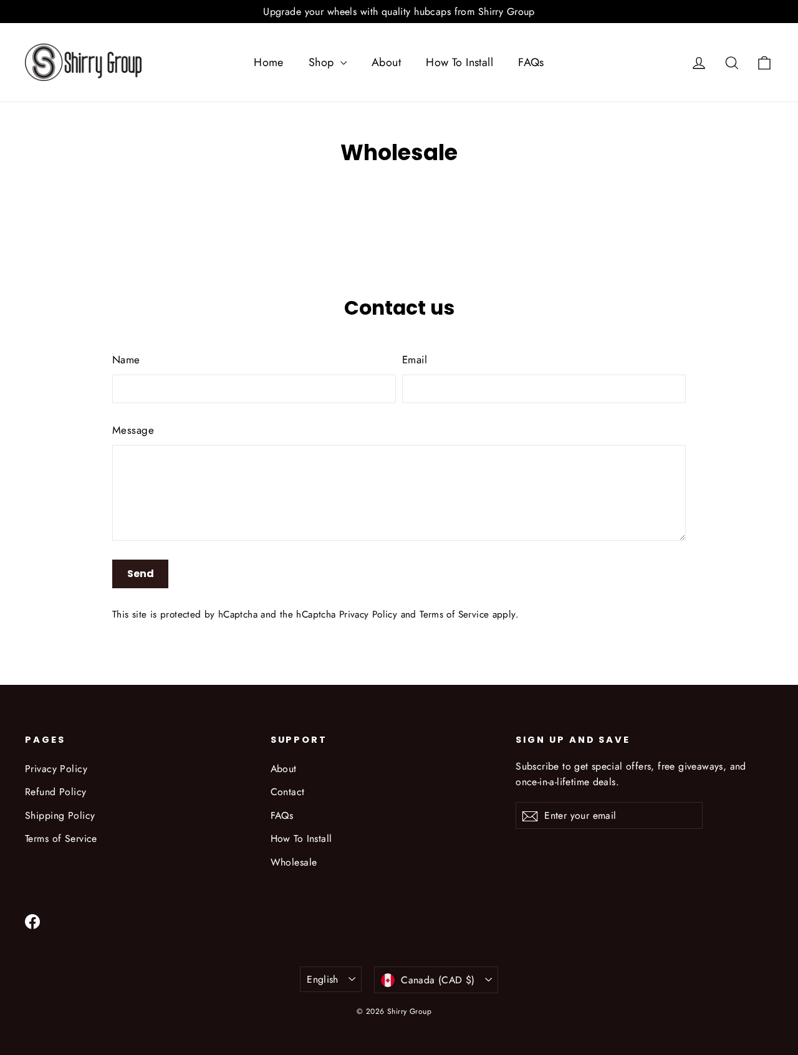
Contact (288, 792)
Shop (323, 62)
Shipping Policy (60, 815)
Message (133, 429)
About (386, 62)
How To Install (459, 62)
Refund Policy (56, 792)
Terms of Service (454, 614)
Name (126, 359)
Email (414, 359)
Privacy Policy (368, 614)
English (323, 979)
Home (269, 62)
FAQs (531, 62)
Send (140, 573)
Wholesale (294, 862)
